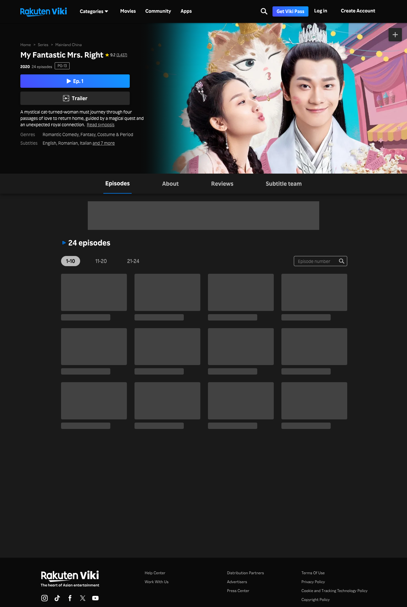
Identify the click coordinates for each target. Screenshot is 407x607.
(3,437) (121, 55)
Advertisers (237, 581)
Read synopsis (100, 124)
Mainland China (68, 44)
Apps (186, 11)
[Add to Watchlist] (395, 34)
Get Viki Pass (290, 11)
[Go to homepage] (43, 11)
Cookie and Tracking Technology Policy (334, 590)
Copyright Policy (315, 599)
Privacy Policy (313, 581)
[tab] (117, 184)
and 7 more (104, 143)
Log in (320, 11)
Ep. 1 (78, 81)
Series (43, 44)
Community (158, 11)
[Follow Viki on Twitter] (82, 600)
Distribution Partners (245, 572)
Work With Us (157, 581)
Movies (128, 11)
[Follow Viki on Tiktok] (57, 600)
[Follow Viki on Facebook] (70, 600)
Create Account (358, 11)
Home (25, 44)
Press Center (238, 590)
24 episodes (42, 67)
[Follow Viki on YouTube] (95, 600)
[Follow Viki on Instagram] (44, 600)
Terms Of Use (313, 572)
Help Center (155, 572)
